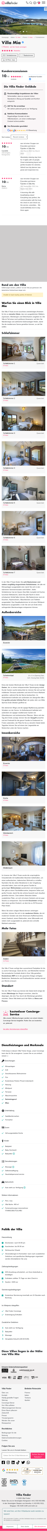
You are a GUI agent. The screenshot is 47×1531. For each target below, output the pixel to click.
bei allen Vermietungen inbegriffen (15, 1029)
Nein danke (25, 1526)
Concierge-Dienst (8, 1403)
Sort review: (6, 137)
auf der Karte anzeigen (18, 47)
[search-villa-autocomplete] (30, 2)
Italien (27, 1395)
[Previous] (20, 31)
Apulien (27, 1400)
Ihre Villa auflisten (8, 1405)
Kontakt (4, 1395)
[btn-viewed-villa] (34, 2)
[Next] (26, 31)
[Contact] (27, 3)
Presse (4, 1415)
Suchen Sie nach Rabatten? (38, 1455)
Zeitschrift (5, 1413)
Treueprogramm (7, 1418)
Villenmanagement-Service (11, 1408)
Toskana (28, 1398)
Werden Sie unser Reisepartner (8, 1422)
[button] (23, 304)
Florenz (6, 47)
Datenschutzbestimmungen (11, 1438)
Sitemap (5, 1400)
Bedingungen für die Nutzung (9, 1434)
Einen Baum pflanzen (9, 1410)
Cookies (5, 1440)
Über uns (5, 1393)
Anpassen (10, 1526)
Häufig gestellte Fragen (10, 1398)
